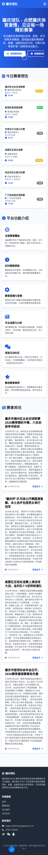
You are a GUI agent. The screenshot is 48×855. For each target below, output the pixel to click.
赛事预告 (6, 805)
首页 (4, 801)
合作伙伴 (6, 813)
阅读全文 (36, 486)
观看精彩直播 (32, 55)
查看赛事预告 (16, 53)
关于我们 (6, 809)
